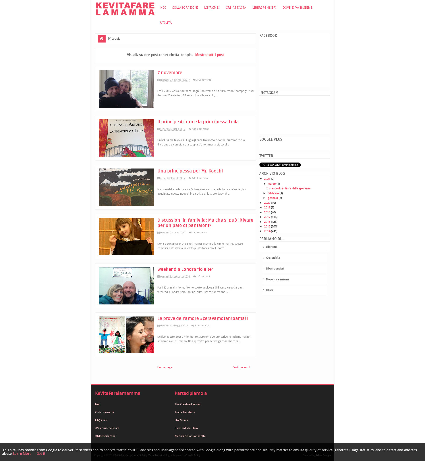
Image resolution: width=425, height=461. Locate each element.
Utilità (166, 22)
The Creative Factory (188, 404)
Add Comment (200, 129)
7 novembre (169, 73)
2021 (267, 178)
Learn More (22, 453)
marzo (272, 183)
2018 (267, 212)
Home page (164, 367)
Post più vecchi (242, 367)
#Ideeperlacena (105, 436)
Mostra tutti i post (209, 55)
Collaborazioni (185, 7)
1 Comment (203, 276)
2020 (267, 202)
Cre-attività (236, 7)
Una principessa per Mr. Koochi (190, 171)
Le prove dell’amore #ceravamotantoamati (202, 318)
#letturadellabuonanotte (190, 436)
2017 (267, 217)
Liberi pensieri (264, 7)
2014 (267, 231)
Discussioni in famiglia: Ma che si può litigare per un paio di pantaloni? (205, 223)
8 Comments (202, 325)
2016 (267, 221)
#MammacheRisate (107, 428)
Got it (41, 453)
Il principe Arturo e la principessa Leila (198, 122)
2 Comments (203, 79)
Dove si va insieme (297, 7)
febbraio (274, 193)
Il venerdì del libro (186, 428)
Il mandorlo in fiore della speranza (289, 188)
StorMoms (181, 420)
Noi (163, 7)
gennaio (273, 198)
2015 (267, 226)
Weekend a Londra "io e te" (185, 269)
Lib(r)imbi (212, 7)
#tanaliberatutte (185, 412)
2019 (267, 207)
